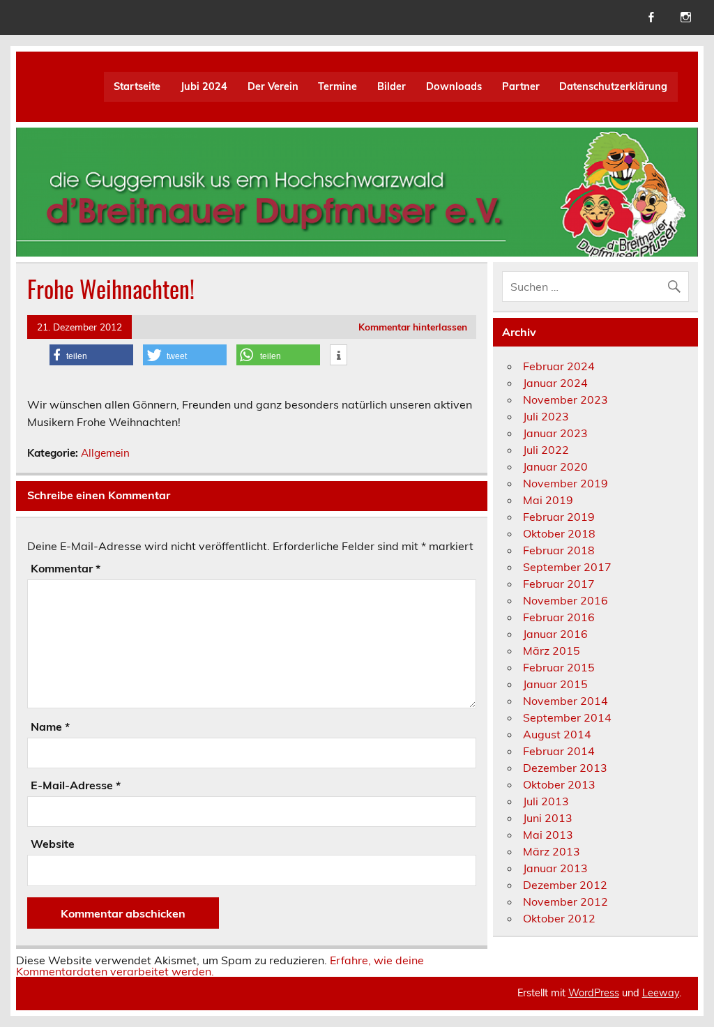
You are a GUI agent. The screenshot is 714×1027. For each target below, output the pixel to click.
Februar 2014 (559, 751)
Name (50, 726)
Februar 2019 (559, 517)
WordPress (593, 993)
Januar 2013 (555, 868)
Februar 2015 (559, 667)
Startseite (137, 86)
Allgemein (105, 452)
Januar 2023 (555, 433)
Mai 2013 (548, 835)
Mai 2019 (548, 500)
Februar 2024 (559, 366)
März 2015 (551, 650)
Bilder (391, 86)
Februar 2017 (559, 584)
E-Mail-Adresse (76, 785)
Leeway (660, 993)
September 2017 (567, 567)
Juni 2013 (547, 818)
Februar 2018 (559, 550)
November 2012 (565, 901)
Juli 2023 (546, 416)
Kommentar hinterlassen (412, 327)
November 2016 (565, 600)
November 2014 (565, 701)
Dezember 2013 (565, 768)
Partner (521, 86)
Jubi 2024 (204, 86)
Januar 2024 (555, 383)
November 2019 (565, 483)
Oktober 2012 (559, 918)
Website (53, 843)
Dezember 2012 (565, 885)
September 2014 (567, 717)
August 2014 (557, 734)
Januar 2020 (555, 466)
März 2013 (551, 851)
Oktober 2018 (559, 533)
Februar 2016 (559, 617)
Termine (337, 86)
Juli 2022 (546, 450)
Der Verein (273, 86)
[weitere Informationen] (339, 355)
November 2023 (565, 399)
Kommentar (65, 568)
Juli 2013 (546, 801)
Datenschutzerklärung (613, 86)
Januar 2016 (555, 634)
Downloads (454, 86)
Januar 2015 (555, 684)
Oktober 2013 (559, 784)
